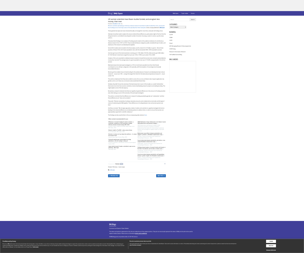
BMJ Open (175, 13)
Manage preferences (271, 250)
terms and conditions (141, 233)
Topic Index (184, 13)
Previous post (114, 176)
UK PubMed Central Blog (175, 54)
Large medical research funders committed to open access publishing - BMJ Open (121, 147)
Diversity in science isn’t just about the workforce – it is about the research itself (122, 135)
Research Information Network (177, 51)
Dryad (170, 43)
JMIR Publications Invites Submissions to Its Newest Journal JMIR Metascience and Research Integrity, (152, 122)
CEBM (170, 37)
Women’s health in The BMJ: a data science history (120, 130)
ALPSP (171, 34)
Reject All (271, 245)
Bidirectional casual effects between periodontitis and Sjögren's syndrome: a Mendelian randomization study (150, 134)
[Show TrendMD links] (165, 163)
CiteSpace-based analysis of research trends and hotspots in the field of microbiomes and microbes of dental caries (151, 148)
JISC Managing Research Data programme (180, 46)
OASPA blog (172, 49)
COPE (170, 40)
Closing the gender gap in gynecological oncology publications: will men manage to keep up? (119, 140)
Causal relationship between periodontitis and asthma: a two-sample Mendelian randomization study (151, 141)
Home (193, 13)
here (145, 115)
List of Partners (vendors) (135, 245)
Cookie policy (35, 247)
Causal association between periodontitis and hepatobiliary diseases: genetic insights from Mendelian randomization (151, 155)
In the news (112, 170)
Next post (160, 176)
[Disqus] (137, 198)
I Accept (271, 241)
